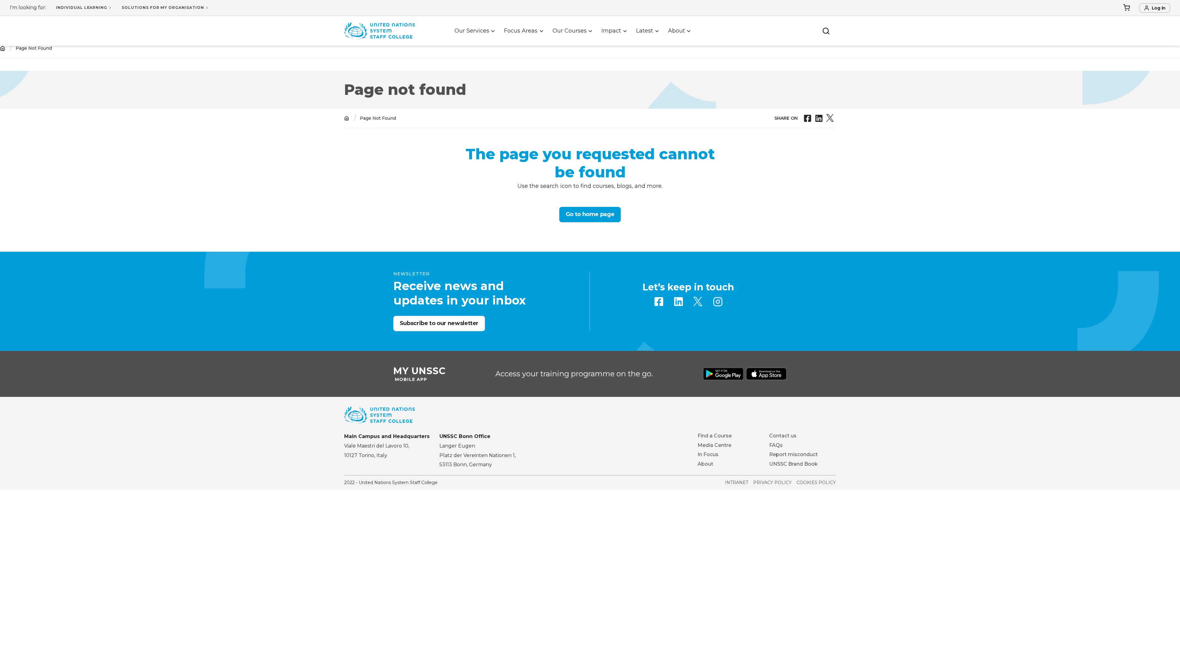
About (676, 30)
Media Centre (714, 445)
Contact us (782, 436)
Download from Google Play (723, 374)
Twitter (698, 302)
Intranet (736, 482)
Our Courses (570, 30)
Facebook (659, 302)
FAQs (776, 445)
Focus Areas (520, 30)
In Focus (708, 454)
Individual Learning (81, 7)
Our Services (471, 30)
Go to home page (590, 214)
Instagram (718, 302)
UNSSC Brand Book (793, 464)
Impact (611, 30)
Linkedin (678, 302)
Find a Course (715, 436)
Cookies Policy (816, 482)
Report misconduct (793, 454)
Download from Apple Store (766, 374)
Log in (1159, 8)
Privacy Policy (772, 482)
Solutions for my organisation (163, 7)
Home (2, 48)
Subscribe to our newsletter (439, 323)
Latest (644, 30)
